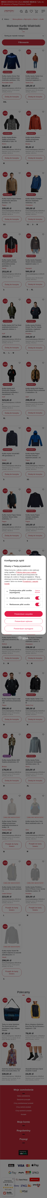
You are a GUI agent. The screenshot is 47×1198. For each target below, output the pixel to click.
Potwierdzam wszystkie (23, 614)
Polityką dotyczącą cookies (26, 572)
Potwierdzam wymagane (23, 628)
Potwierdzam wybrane (23, 621)
